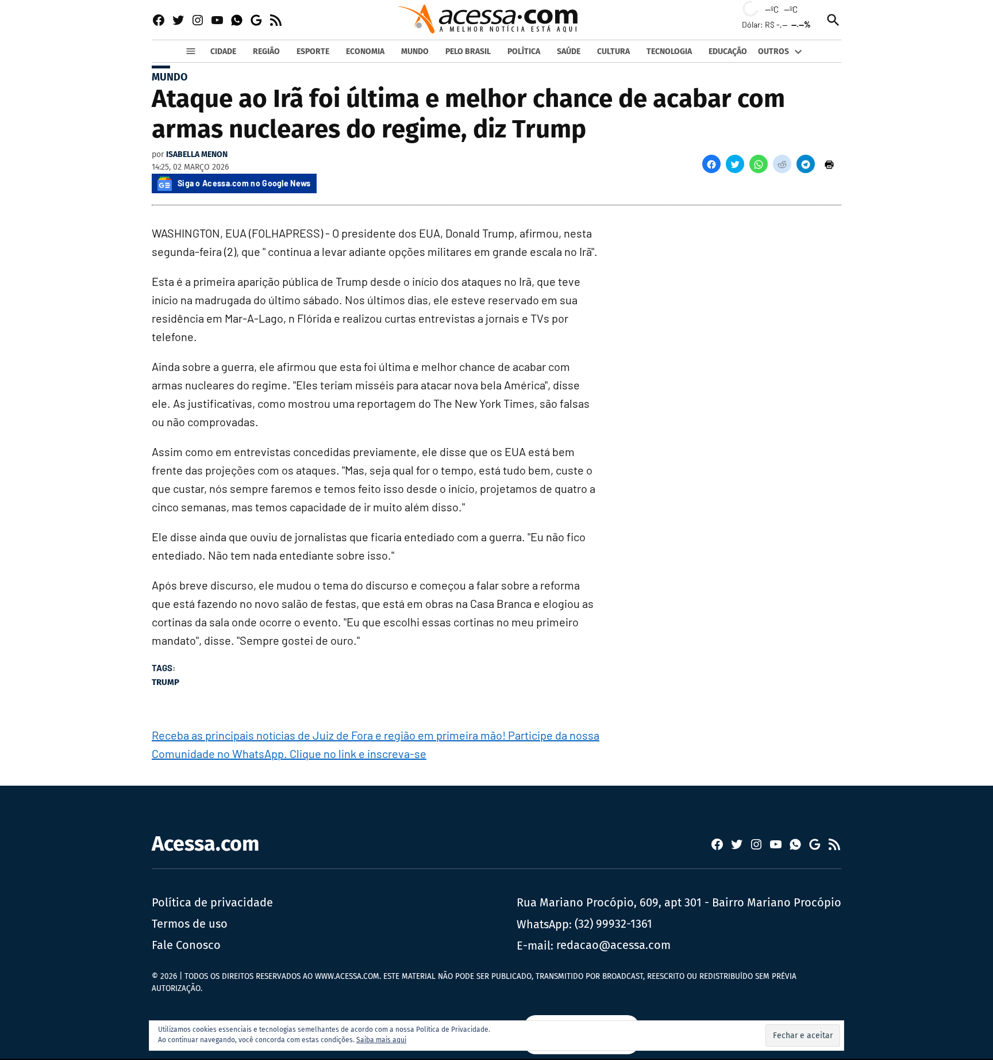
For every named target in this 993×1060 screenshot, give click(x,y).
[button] (711, 164)
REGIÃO (266, 51)
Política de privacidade (212, 902)
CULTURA (613, 51)
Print (829, 164)
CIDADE (223, 51)
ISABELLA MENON (197, 154)
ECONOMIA (365, 51)
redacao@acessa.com (613, 945)
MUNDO (415, 51)
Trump (165, 682)
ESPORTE (313, 51)
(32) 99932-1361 (613, 924)
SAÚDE (568, 51)
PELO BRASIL (468, 51)
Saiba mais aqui (381, 1040)
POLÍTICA (523, 51)
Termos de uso (190, 924)
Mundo (169, 77)
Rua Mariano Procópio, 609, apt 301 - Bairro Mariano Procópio (679, 902)
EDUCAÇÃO (728, 51)
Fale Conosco (186, 945)
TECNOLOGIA (669, 51)
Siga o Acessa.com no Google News (244, 183)
